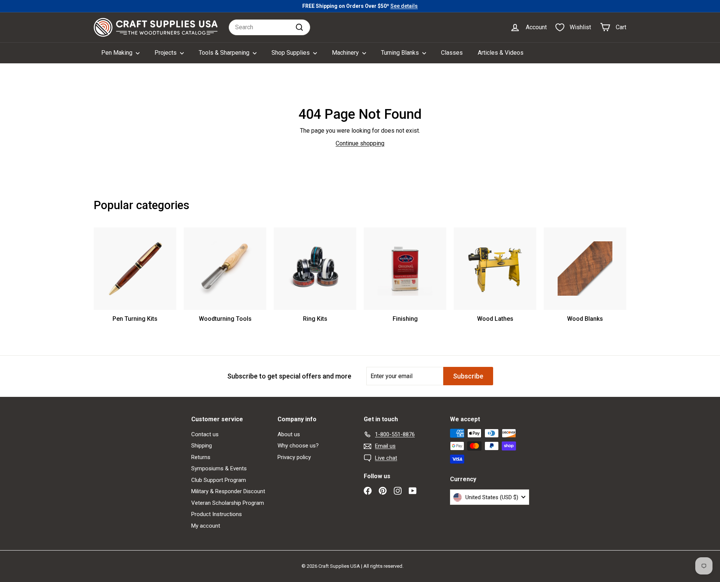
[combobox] (269, 27)
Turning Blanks (400, 52)
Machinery (346, 52)
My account (205, 525)
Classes (452, 52)
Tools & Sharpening (225, 52)
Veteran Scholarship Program (227, 503)
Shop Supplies (291, 52)
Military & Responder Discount (228, 491)
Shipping (201, 445)
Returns (200, 457)
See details (404, 6)
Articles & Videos (501, 52)
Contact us (205, 434)
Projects (166, 52)
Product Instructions (216, 514)
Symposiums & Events (219, 468)
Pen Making (117, 52)
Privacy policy (294, 457)
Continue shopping (360, 143)
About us (289, 434)
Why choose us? (298, 445)
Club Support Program (218, 480)
